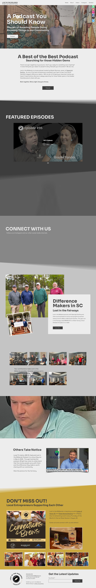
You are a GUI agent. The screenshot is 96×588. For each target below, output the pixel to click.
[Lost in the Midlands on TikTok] (93, 18)
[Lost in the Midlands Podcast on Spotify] (93, 7)
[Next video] (79, 142)
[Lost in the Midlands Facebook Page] (93, 15)
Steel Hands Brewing (66, 526)
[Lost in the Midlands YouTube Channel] (93, 9)
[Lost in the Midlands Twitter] (93, 21)
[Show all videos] (48, 163)
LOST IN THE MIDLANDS (10, 2)
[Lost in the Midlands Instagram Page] (93, 12)
